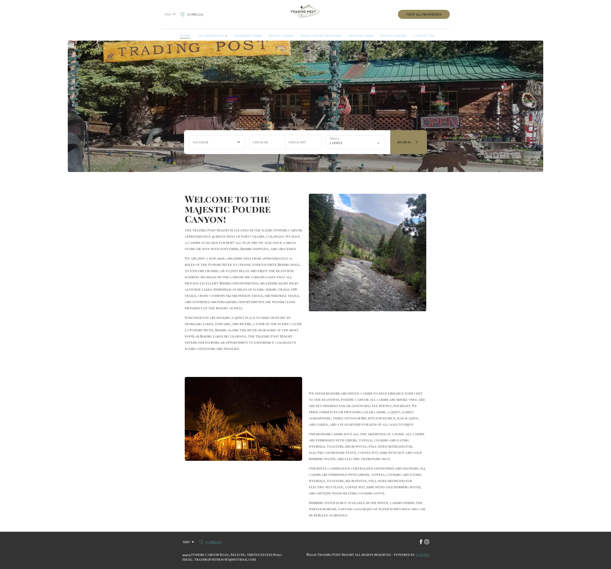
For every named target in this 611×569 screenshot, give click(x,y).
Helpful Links (361, 35)
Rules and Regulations (321, 35)
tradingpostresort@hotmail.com (225, 559)
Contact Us (424, 35)
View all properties (424, 14)
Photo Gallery (393, 35)
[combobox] (217, 142)
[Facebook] (421, 542)
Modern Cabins (248, 35)
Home (185, 35)
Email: (187, 559)
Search (404, 142)
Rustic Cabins (281, 35)
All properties (212, 35)
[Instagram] (427, 542)
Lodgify (423, 554)
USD (167, 14)
